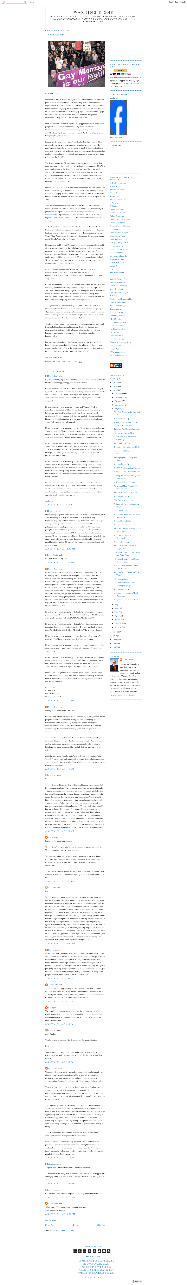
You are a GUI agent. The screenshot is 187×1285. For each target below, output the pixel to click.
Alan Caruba (53, 555)
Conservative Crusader (119, 232)
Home (75, 1225)
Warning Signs (94, 12)
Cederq (51, 1007)
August (118, 408)
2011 (115, 632)
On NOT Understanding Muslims (127, 468)
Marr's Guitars (115, 275)
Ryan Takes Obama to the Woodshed (124, 536)
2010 (115, 635)
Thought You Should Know (120, 342)
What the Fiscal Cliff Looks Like (127, 471)
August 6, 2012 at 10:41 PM (60, 1183)
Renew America (116, 309)
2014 (115, 382)
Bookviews (114, 196)
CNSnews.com (115, 206)
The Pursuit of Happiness (124, 500)
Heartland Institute (117, 259)
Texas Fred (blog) (116, 325)
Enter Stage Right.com (118, 239)
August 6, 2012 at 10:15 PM (60, 1157)
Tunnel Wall (114, 348)
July (117, 604)
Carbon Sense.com (117, 216)
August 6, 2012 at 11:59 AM (60, 943)
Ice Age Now (115, 265)
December (119, 393)
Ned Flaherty (53, 376)
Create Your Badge (116, 137)
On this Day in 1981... (122, 521)
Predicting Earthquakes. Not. (96, 1270)
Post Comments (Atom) (65, 1230)
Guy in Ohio (53, 1068)
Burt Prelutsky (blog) (118, 199)
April (117, 615)
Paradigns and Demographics (121, 299)
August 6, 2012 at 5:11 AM (59, 700)
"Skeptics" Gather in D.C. (96, 1267)
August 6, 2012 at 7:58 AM (59, 831)
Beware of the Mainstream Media (127, 447)
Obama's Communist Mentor (125, 492)
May (117, 612)
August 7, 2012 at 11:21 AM (60, 1214)
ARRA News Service (118, 182)
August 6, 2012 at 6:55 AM (59, 769)
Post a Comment (51, 1220)
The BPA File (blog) (117, 328)
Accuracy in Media (117, 189)
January (118, 627)
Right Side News (116, 312)
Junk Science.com (117, 272)
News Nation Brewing (118, 285)
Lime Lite (52, 511)
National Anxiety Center (119, 279)
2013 (115, 386)
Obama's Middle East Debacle (96, 1260)
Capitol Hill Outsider (118, 212)
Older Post (101, 1225)
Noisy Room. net (116, 289)
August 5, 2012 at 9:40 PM (59, 504)
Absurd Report (115, 186)
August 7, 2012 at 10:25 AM (60, 1197)
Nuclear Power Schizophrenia (125, 524)
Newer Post (49, 1225)
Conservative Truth (117, 236)
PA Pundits (114, 295)
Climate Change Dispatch (120, 226)
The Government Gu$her (124, 432)
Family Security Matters (119, 242)
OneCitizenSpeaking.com (120, 292)
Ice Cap (113, 269)
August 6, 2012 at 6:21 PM (59, 1001)
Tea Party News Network (119, 322)
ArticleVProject (116, 192)
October (118, 401)
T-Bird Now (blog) (117, 319)
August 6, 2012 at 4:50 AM (59, 562)
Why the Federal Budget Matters (127, 599)
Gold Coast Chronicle (118, 256)
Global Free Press (116, 252)
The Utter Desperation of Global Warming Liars (127, 560)
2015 (115, 378)
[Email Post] (80, 361)
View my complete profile (122, 695)
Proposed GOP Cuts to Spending (127, 429)
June (117, 608)
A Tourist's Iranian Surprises (125, 482)
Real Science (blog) (117, 305)
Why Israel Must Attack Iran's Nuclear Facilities (125, 487)
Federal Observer (116, 245)
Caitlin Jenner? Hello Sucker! (96, 1273)
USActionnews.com (117, 352)
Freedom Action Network (119, 249)
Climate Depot (115, 229)
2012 (115, 390)
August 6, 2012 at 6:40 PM (59, 1024)
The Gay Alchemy (121, 579)
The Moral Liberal (117, 332)
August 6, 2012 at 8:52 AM (59, 881)
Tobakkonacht (115, 345)
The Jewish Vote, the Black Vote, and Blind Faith (127, 554)
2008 (115, 643)
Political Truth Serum (118, 302)
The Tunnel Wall (116, 335)
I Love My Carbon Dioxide (120, 262)
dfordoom (52, 1164)
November (119, 397)
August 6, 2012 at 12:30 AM (60, 548)
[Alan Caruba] (118, 134)
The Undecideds (120, 510)
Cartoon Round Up (121, 418)
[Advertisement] (124, 42)
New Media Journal (117, 282)
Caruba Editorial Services (120, 219)
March (118, 619)
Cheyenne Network (117, 222)
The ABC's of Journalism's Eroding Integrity (124, 584)
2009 (115, 639)
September (119, 404)
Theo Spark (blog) (117, 338)
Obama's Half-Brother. (122, 443)
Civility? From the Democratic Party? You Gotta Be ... (126, 424)
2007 (115, 647)
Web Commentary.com (118, 355)
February (118, 623)
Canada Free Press (117, 209)
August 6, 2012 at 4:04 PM (59, 978)
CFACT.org (114, 202)
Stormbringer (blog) (117, 315)
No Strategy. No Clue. (96, 1264)
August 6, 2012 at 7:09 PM (59, 1062)
